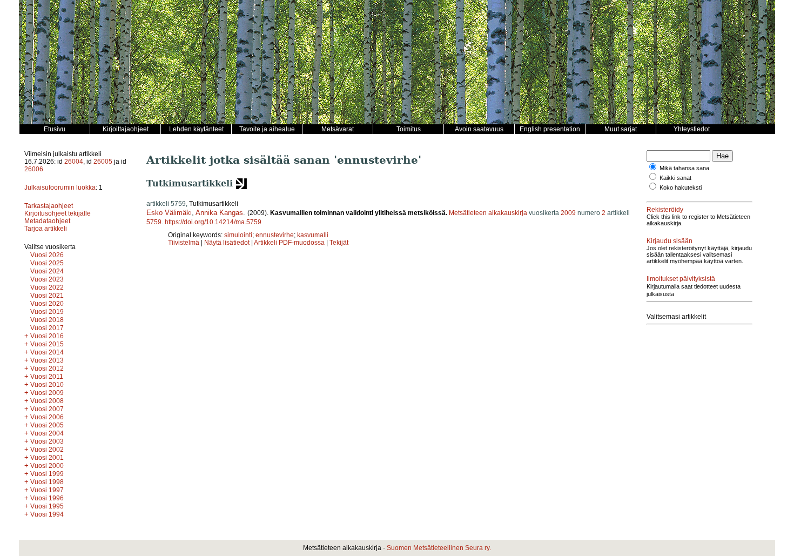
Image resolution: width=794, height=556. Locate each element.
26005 (102, 161)
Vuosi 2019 (47, 312)
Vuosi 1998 (47, 482)
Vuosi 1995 (47, 506)
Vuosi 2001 (47, 457)
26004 (73, 161)
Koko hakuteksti (681, 187)
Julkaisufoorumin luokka (60, 187)
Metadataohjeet (47, 221)
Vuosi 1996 (47, 498)
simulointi (238, 235)
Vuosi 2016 (47, 336)
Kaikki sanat (675, 178)
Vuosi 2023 (47, 279)
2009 (568, 213)
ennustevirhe (274, 235)
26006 (33, 169)
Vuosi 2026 (47, 255)
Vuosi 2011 (46, 376)
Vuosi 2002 (47, 449)
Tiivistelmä (183, 242)
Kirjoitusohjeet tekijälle (57, 213)
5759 (154, 222)
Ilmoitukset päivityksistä (681, 279)
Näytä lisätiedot (227, 242)
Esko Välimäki (169, 213)
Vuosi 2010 (47, 384)
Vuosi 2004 (47, 433)
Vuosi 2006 (47, 417)
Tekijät (338, 242)
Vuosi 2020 (47, 303)
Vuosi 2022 (47, 287)
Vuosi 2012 (47, 368)
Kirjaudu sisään (669, 241)
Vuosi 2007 (47, 409)
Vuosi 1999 (47, 474)
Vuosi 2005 (47, 425)
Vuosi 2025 (47, 263)
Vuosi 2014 (47, 352)
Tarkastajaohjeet (48, 206)
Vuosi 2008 (47, 401)
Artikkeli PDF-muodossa (289, 242)
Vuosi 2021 (47, 295)
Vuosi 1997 (47, 490)
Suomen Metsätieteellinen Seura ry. (439, 548)
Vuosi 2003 (47, 441)
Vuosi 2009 (47, 393)
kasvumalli (312, 235)
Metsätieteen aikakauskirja (488, 213)
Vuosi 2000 (47, 466)
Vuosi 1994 (47, 514)
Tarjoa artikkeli (45, 228)
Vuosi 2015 (47, 344)
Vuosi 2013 (47, 360)
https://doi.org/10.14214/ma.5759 (213, 222)
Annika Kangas (219, 213)
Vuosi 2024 (47, 271)
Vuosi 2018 (47, 320)
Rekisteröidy (665, 209)
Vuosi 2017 (47, 328)
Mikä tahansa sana (684, 168)
